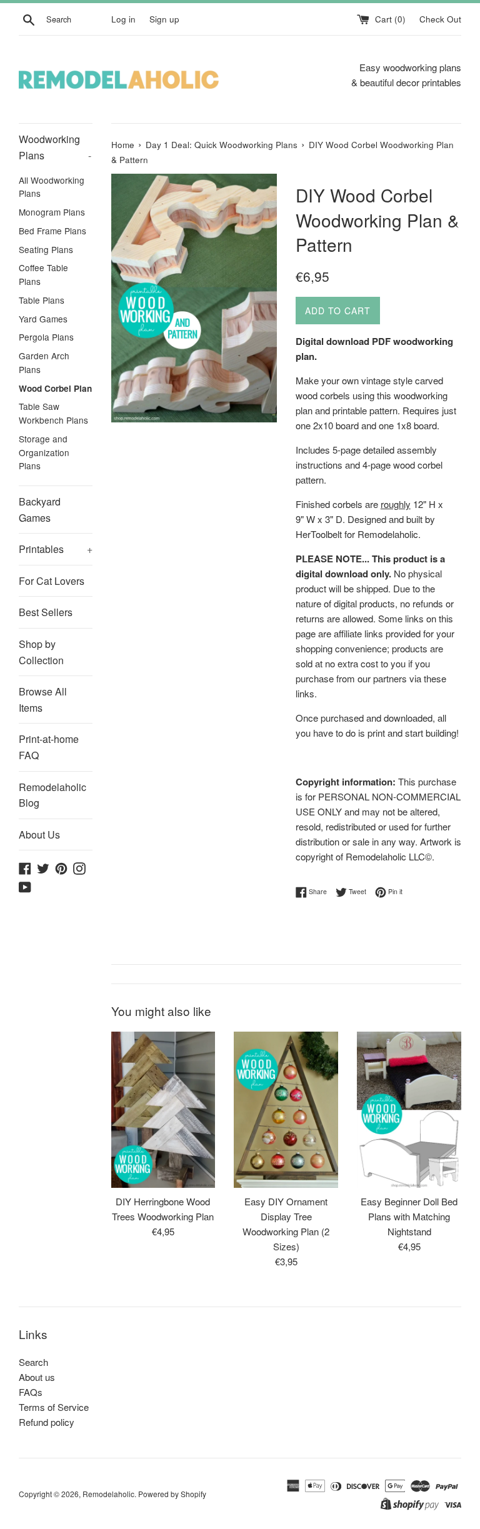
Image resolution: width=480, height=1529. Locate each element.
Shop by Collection (41, 652)
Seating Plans (46, 249)
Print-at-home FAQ (49, 747)
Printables (55, 549)
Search (33, 1361)
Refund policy (46, 1421)
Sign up (164, 19)
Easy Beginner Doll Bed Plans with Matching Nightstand (409, 1216)
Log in (123, 19)
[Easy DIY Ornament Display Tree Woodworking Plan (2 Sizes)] (286, 1110)
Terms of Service (54, 1406)
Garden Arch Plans (44, 362)
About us (37, 1376)
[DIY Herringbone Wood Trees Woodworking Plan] (163, 1110)
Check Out (440, 19)
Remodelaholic (108, 1493)
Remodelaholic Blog (52, 795)
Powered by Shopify (172, 1493)
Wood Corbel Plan (55, 388)
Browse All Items (43, 699)
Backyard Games (40, 509)
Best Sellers (45, 612)
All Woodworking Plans (51, 187)
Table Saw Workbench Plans (53, 413)
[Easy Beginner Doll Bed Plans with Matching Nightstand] (409, 1110)
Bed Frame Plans (52, 230)
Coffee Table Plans (43, 274)
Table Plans (41, 300)
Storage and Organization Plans (44, 452)
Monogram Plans (52, 212)
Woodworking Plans (55, 147)
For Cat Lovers (51, 581)
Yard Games (43, 318)
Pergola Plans (46, 337)
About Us (39, 834)
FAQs (30, 1391)
